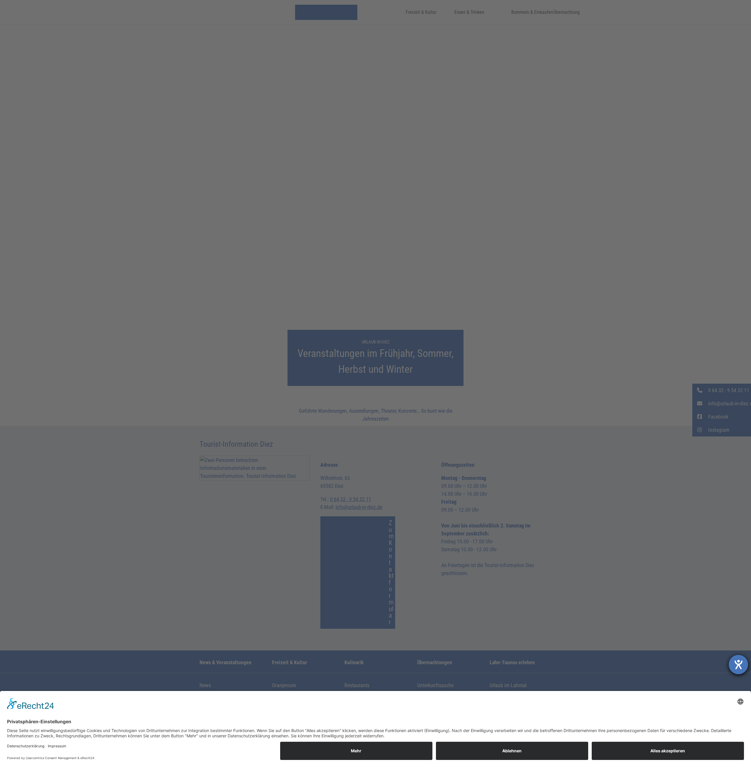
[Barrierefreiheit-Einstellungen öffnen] (738, 664)
